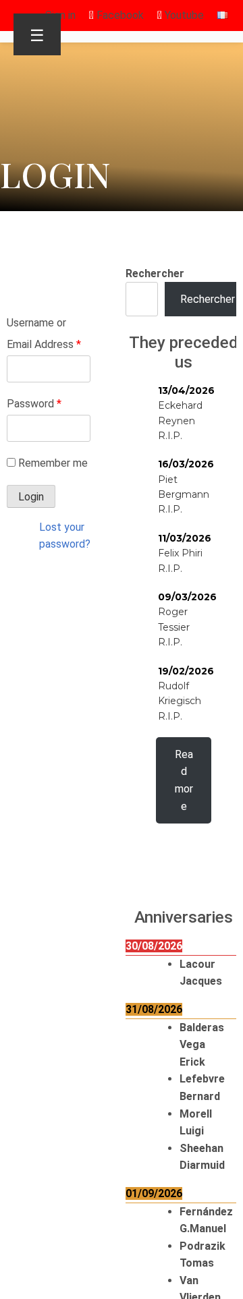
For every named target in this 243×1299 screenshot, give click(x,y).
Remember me (53, 463)
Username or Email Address (44, 333)
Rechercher (155, 273)
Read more (184, 780)
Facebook (119, 15)
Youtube (183, 15)
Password (34, 403)
